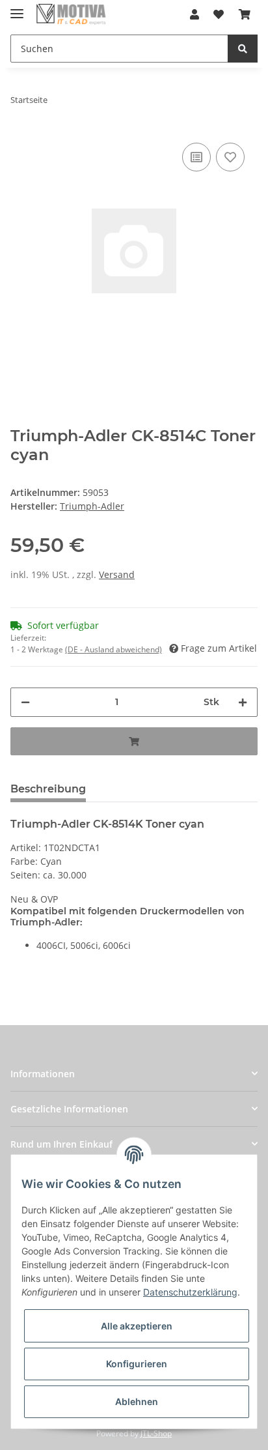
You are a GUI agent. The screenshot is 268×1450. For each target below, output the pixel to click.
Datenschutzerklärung (190, 1292)
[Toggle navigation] (16, 8)
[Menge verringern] (25, 702)
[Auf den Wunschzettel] (230, 157)
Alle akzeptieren (136, 1325)
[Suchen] (243, 49)
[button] (194, 14)
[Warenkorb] (245, 14)
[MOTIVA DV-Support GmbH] (71, 14)
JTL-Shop (156, 1433)
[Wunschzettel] (218, 14)
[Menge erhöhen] (242, 702)
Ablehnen (136, 1401)
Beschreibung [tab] (48, 789)
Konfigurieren (136, 1363)
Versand (117, 574)
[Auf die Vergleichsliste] (196, 157)
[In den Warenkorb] (134, 741)
